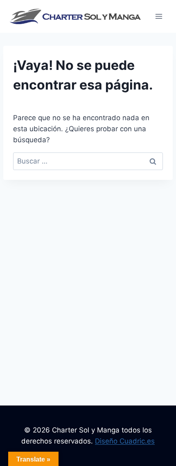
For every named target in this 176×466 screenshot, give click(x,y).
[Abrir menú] (158, 16)
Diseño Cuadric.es (125, 441)
